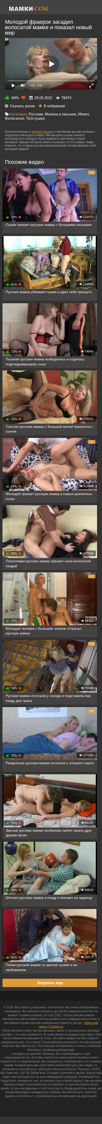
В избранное (54, 106)
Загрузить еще (50, 983)
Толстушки (35, 118)
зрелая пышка (41, 131)
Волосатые (14, 118)
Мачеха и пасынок (60, 114)
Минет (83, 114)
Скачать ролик (22, 106)
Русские (36, 114)
